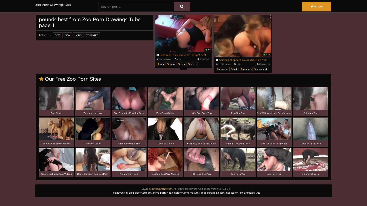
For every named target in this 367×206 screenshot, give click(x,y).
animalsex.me (252, 192)
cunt (162, 64)
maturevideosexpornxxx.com (207, 192)
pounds (247, 69)
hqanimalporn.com (178, 192)
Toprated (92, 35)
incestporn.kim (234, 192)
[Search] (182, 6)
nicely (193, 64)
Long (78, 35)
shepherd (261, 69)
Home (318, 6)
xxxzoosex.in (120, 192)
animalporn (159, 192)
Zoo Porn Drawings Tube (53, 5)
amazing (223, 69)
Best (57, 35)
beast (172, 64)
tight (183, 64)
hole (235, 69)
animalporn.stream (140, 192)
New (67, 35)
